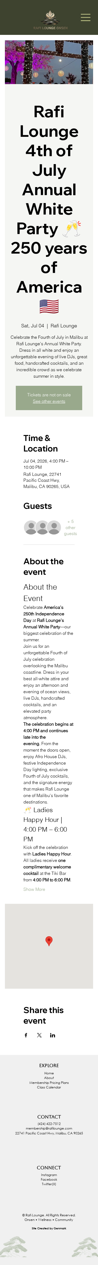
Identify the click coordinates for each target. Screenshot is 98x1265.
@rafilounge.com (58, 1128)
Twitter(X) (49, 1184)
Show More (34, 889)
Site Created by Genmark (49, 1228)
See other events (49, 401)
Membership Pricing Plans (49, 1082)
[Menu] (86, 17)
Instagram (49, 1175)
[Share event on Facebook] (26, 1035)
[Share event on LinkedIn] (52, 1035)
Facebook (49, 1179)
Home (49, 1073)
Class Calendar (49, 1087)
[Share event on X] (39, 1035)
